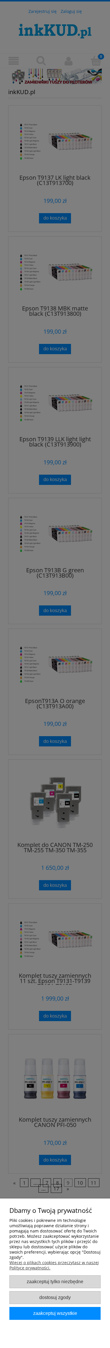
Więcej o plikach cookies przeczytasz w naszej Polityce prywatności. (54, 1265)
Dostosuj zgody (55, 1297)
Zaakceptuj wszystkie (55, 1313)
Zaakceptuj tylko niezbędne (55, 1281)
